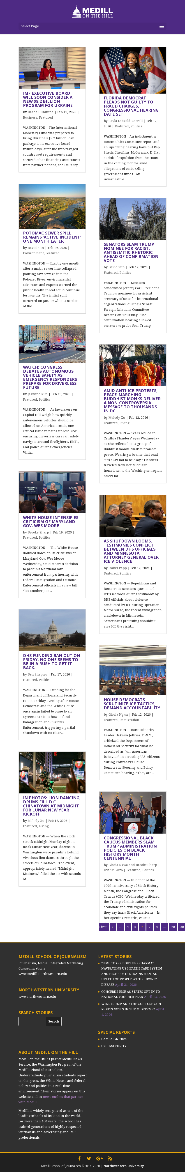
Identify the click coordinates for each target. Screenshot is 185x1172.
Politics (44, 399)
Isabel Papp (118, 568)
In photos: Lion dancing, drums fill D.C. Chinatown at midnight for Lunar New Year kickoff (52, 806)
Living (44, 826)
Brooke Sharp (38, 532)
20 (173, 927)
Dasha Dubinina (40, 112)
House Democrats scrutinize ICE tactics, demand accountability (132, 703)
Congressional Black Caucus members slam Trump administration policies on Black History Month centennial (130, 848)
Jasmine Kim (38, 394)
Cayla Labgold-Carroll (126, 121)
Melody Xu (36, 821)
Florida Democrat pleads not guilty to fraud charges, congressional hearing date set (131, 106)
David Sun (36, 248)
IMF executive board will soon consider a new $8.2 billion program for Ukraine (48, 99)
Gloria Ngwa (118, 714)
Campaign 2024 (114, 1039)
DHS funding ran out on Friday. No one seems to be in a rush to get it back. (51, 661)
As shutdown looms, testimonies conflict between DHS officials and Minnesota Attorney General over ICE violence (131, 551)
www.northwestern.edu (37, 996)
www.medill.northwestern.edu (42, 974)
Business (30, 117)
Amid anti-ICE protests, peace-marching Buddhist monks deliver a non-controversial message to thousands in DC (132, 401)
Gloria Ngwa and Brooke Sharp (133, 865)
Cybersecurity (114, 1046)
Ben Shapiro (37, 674)
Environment (33, 253)
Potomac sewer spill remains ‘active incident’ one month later (52, 237)
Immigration (129, 720)
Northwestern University (124, 1166)
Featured (46, 117)
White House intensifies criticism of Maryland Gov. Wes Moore (50, 521)
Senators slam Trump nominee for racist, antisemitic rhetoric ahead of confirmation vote (131, 252)
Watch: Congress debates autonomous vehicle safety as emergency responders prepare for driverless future (50, 377)
